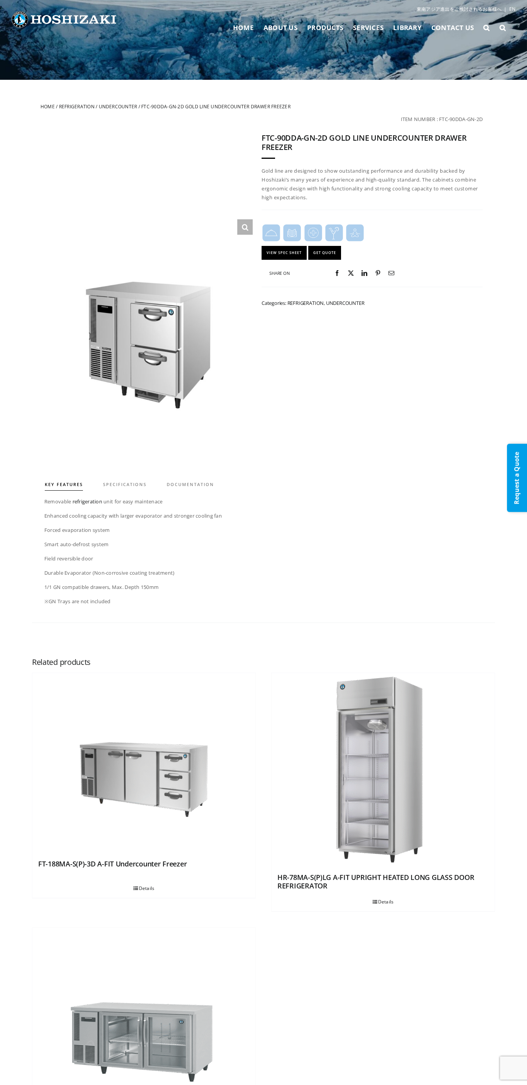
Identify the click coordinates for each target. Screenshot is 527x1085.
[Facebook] (337, 273)
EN (512, 9)
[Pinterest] (378, 273)
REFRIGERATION (77, 106)
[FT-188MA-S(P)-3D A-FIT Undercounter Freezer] (143, 762)
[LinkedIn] (364, 273)
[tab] (73, 479)
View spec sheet (284, 252)
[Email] (391, 273)
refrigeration (87, 501)
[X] (351, 273)
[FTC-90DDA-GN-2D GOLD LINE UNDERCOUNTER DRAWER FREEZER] (147, 325)
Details (147, 888)
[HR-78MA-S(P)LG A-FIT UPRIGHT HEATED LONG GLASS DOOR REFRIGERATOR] (383, 769)
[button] (486, 27)
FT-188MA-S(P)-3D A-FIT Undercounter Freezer (112, 863)
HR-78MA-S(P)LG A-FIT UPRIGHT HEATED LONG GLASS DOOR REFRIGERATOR (375, 881)
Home (48, 106)
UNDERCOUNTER (118, 106)
